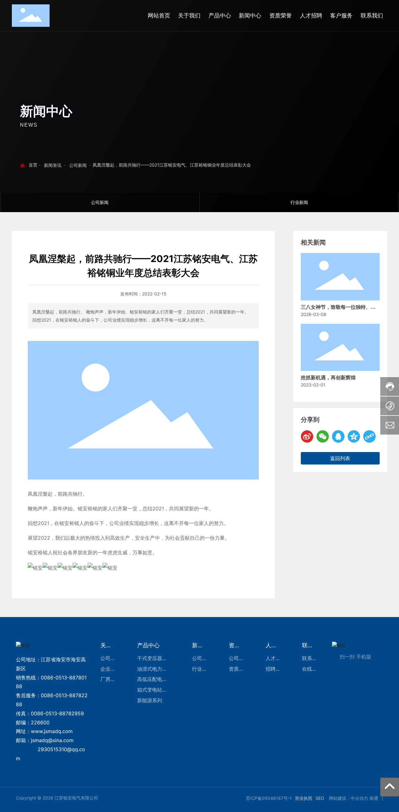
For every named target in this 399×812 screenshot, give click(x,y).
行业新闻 (299, 202)
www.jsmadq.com (52, 731)
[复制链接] (369, 436)
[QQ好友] (338, 436)
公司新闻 (78, 165)
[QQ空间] (354, 436)
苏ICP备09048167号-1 (269, 798)
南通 (373, 798)
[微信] (322, 436)
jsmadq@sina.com (52, 740)
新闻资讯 (52, 165)
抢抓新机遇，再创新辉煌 (328, 377)
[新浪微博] (307, 436)
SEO (319, 798)
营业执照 (303, 798)
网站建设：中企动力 (348, 798)
